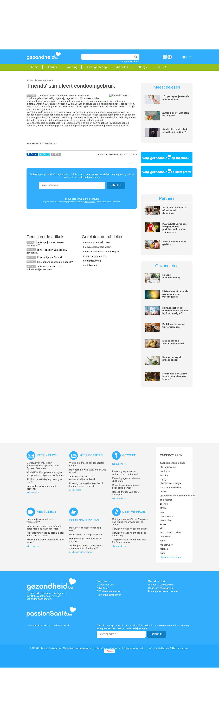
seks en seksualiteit (95, 256)
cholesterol (166, 499)
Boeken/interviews (84, 520)
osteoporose (166, 516)
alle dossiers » (76, 490)
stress (163, 507)
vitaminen (165, 536)
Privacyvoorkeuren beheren (163, 591)
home (35, 67)
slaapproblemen (168, 467)
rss (170, 57)
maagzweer (166, 544)
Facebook (165, 57)
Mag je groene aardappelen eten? (173, 342)
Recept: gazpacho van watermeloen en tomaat (125, 472)
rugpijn (163, 479)
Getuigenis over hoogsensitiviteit (129, 528)
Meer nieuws (47, 455)
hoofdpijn (165, 471)
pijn (162, 512)
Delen (33, 154)
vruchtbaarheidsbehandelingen (102, 251)
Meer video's (46, 511)
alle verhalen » (119, 546)
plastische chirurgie (170, 483)
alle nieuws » (33, 492)
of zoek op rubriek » (130, 61)
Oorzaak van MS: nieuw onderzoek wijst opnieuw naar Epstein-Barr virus (43, 465)
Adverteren (103, 587)
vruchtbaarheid (93, 260)
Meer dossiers (91, 455)
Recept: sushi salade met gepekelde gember (125, 486)
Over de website (157, 581)
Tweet (46, 154)
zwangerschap (97, 67)
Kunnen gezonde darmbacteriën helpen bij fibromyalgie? (175, 310)
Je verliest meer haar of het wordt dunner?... (174, 210)
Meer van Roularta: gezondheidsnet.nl (48, 625)
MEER (161, 67)
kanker (52, 67)
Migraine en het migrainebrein (85, 534)
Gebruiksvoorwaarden (160, 587)
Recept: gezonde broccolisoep (172, 358)
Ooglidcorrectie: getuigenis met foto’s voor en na (129, 541)
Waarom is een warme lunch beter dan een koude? (175, 376)
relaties (164, 548)
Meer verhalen (134, 511)
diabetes (122, 67)
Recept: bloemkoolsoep (171, 276)
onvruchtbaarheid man (97, 242)
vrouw (163, 491)
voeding (72, 67)
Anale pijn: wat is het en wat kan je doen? (174, 130)
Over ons (102, 581)
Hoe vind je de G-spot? (49, 257)
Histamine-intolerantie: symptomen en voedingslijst (175, 294)
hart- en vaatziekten (171, 487)
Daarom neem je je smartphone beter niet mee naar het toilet (44, 527)
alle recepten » (119, 498)
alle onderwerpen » (170, 557)
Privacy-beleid (90, 202)
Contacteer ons (105, 584)
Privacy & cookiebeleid (160, 584)
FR (190, 57)
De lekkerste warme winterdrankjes (173, 325)
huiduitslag (166, 520)
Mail (57, 154)
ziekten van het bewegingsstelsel (178, 495)
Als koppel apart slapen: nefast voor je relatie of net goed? (86, 546)
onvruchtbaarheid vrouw (98, 246)
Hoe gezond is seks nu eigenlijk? (55, 261)
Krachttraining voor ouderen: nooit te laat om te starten (45, 534)
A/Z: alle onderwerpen (109, 591)
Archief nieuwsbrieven (109, 594)
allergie (143, 67)
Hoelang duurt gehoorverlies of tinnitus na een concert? (86, 484)
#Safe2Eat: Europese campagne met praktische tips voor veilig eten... (174, 227)
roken (163, 540)
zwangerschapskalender (173, 462)
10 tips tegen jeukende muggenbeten (175, 97)
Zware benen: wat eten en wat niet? (175, 114)
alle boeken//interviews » (80, 552)
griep (162, 553)
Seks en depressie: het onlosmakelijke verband (44, 268)
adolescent (91, 265)
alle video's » (33, 546)
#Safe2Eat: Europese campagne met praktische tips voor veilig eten (45, 473)
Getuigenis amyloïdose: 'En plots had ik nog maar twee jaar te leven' (129, 522)
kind (162, 528)
